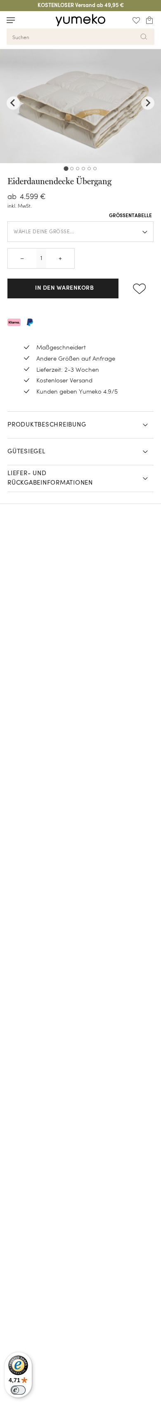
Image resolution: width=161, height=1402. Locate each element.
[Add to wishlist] (139, 288)
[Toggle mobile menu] (11, 20)
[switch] (18, 1390)
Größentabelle (130, 215)
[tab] (66, 168)
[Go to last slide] (13, 103)
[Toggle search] (26, 20)
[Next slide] (147, 103)
